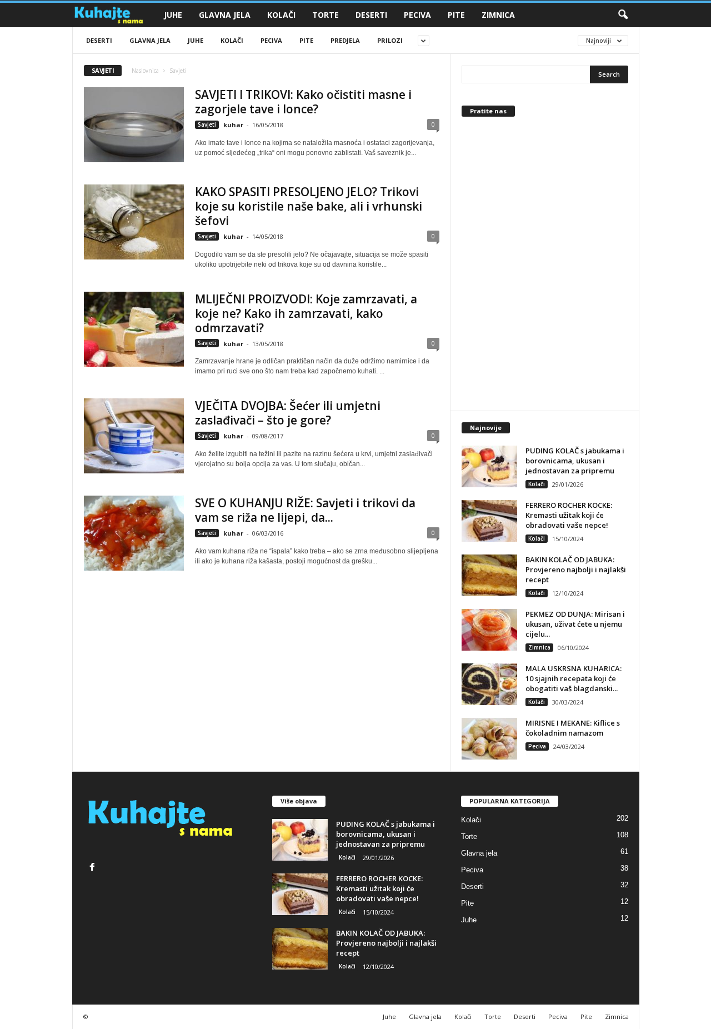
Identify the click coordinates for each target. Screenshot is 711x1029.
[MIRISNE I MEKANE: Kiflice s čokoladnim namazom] (489, 739)
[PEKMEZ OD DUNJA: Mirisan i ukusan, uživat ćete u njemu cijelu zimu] (489, 630)
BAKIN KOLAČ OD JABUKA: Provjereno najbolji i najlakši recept (575, 570)
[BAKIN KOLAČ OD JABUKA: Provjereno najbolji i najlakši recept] (489, 575)
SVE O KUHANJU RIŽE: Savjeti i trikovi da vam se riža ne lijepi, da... (305, 510)
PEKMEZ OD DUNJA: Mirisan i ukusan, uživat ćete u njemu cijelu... (575, 624)
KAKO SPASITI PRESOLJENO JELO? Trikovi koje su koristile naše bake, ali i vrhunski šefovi (308, 206)
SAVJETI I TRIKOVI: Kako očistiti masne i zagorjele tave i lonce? (303, 102)
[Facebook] (93, 868)
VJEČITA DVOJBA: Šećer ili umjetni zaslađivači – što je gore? (287, 413)
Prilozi (390, 40)
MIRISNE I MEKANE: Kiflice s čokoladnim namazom (572, 728)
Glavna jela (225, 14)
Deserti (371, 14)
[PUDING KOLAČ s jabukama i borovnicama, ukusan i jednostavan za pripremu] (489, 466)
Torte (325, 14)
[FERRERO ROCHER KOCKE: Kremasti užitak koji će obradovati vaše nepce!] (489, 521)
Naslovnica (145, 70)
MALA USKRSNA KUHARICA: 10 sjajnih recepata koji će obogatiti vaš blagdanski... (573, 678)
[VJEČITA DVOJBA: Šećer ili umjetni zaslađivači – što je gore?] (134, 435)
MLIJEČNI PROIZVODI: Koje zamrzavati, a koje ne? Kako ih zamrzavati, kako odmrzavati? (306, 313)
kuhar (233, 125)
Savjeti (207, 124)
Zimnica (498, 14)
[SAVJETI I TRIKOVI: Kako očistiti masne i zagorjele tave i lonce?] (134, 124)
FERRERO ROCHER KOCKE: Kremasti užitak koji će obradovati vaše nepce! (568, 515)
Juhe (173, 14)
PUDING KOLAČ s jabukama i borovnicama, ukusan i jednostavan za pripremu (574, 461)
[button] (622, 15)
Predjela (345, 40)
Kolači (281, 14)
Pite (456, 14)
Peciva (417, 14)
